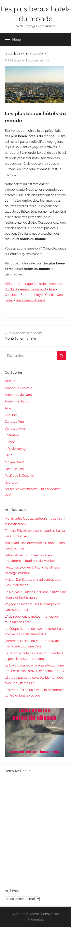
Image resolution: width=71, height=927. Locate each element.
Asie (52, 289)
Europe (26, 295)
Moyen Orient (44, 295)
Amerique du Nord (18, 395)
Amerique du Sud (33, 289)
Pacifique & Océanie (30, 300)
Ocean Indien (14, 469)
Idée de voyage (16, 449)
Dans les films (15, 421)
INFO (8, 455)
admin (44, 60)
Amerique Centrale (32, 284)
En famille (12, 435)
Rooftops (11, 482)
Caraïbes (11, 295)
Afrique (10, 284)
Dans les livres (15, 428)
